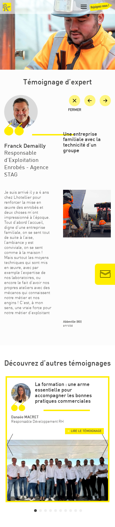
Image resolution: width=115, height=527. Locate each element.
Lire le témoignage (86, 431)
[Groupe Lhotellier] (7, 7)
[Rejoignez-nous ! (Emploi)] (100, 8)
